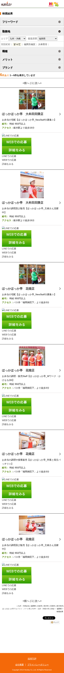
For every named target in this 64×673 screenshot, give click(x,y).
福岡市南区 (29, 44)
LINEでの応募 (9, 156)
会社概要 (19, 664)
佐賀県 (39, 606)
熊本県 (46, 606)
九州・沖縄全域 (23, 606)
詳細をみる (7, 164)
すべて (17, 44)
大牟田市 (42, 44)
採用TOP (32, 658)
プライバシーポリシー (38, 664)
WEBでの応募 (9, 160)
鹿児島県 (59, 606)
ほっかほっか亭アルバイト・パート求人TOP (18, 609)
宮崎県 (52, 606)
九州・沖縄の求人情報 (46, 609)
